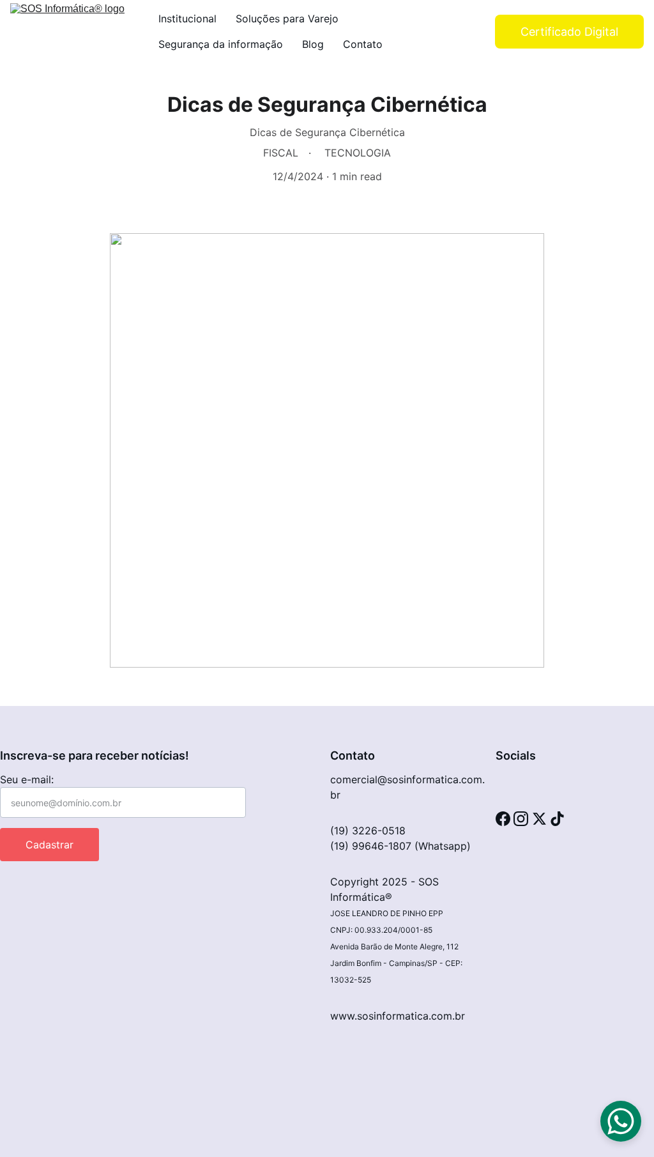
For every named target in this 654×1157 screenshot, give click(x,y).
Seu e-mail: (27, 779)
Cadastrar (49, 844)
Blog (313, 44)
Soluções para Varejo (287, 18)
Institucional (187, 18)
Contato (363, 44)
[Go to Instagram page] (520, 818)
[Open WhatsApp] (620, 1121)
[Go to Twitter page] (539, 818)
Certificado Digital (569, 31)
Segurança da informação (220, 44)
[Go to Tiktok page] (557, 818)
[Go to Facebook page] (503, 818)
